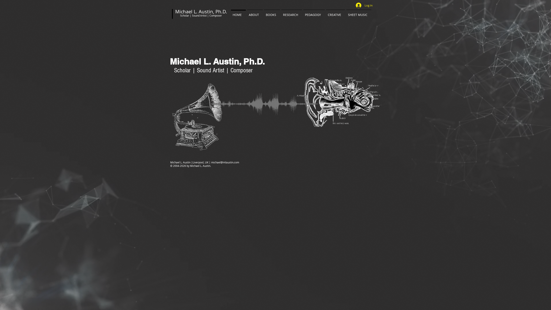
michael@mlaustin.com (225, 162)
